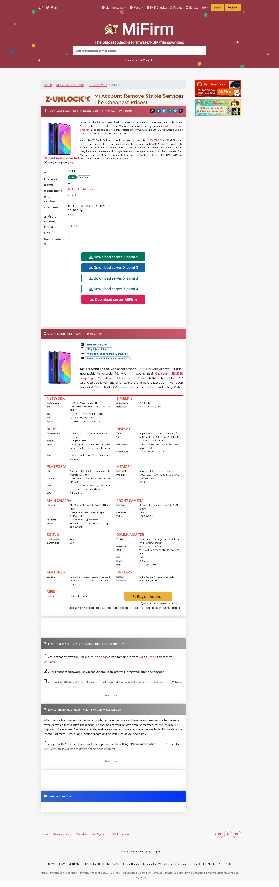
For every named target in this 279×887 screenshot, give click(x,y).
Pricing (177, 7)
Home (48, 84)
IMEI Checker (158, 7)
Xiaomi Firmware (49, 873)
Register (233, 7)
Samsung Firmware (162, 873)
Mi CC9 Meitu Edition (70, 84)
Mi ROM (110, 873)
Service (193, 7)
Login (217, 7)
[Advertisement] (149, 207)
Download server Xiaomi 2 (115, 267)
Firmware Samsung (216, 873)
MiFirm (51, 7)
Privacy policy (62, 834)
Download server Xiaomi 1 (115, 257)
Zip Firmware (98, 84)
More (137, 7)
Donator (81, 834)
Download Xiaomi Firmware (74, 873)
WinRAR (49, 662)
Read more (111, 695)
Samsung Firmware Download (189, 873)
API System (99, 834)
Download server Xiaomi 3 (115, 278)
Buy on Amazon (150, 596)
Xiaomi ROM (144, 873)
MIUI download (97, 873)
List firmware (114, 7)
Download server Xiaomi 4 (115, 289)
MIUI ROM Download (126, 873)
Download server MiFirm (115, 299)
